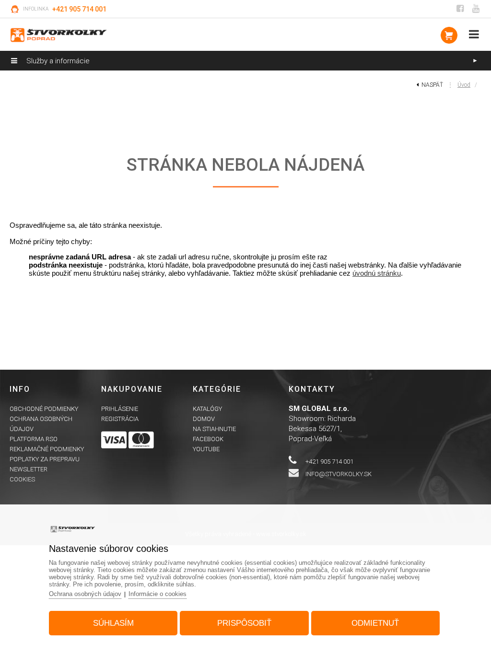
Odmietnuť (375, 623)
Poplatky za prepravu (45, 459)
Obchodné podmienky (44, 408)
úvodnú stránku (376, 273)
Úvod (463, 85)
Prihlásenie (119, 408)
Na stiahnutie (214, 429)
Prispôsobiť (244, 623)
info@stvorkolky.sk (338, 474)
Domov (204, 418)
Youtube (206, 449)
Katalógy (207, 408)
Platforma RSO (34, 439)
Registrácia (120, 418)
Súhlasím (113, 623)
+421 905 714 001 (79, 9)
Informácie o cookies (158, 593)
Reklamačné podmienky (47, 449)
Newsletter (28, 469)
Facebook (208, 439)
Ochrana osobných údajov (85, 593)
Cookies (22, 479)
